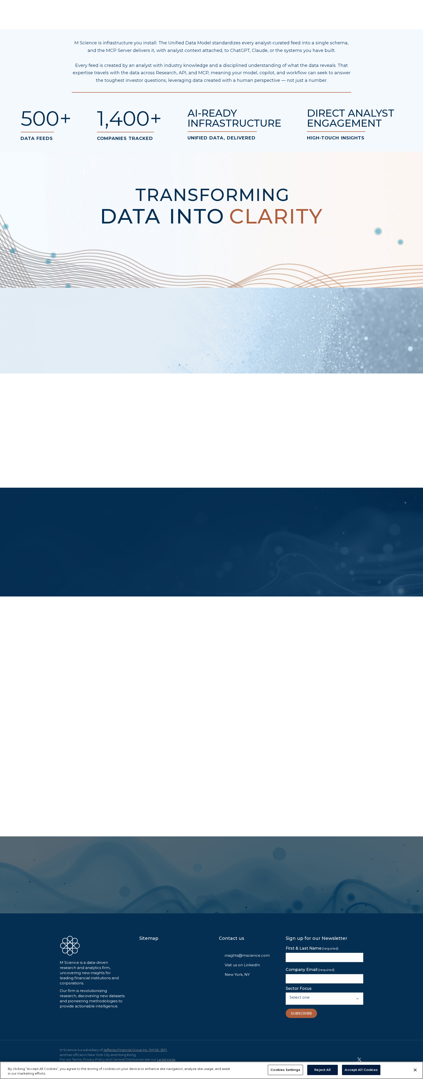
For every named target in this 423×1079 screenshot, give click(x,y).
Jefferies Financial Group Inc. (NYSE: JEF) (135, 1050)
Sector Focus (299, 988)
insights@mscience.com (247, 955)
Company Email (310, 969)
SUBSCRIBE (301, 1013)
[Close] (415, 1070)
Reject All (322, 1070)
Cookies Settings (285, 1070)
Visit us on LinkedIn (242, 965)
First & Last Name (312, 948)
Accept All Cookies (361, 1070)
